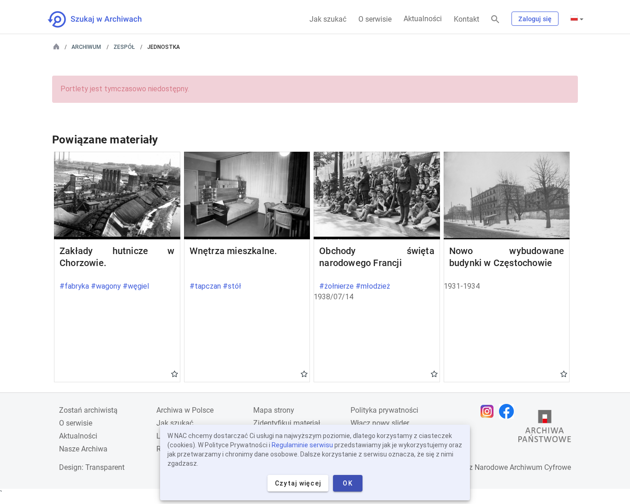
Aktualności (423, 18)
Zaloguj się (535, 19)
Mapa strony (273, 410)
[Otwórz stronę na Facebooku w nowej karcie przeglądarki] (508, 411)
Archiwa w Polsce (185, 410)
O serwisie (375, 19)
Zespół (124, 47)
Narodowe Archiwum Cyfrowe (523, 467)
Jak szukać (327, 19)
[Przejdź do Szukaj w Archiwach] (103, 19)
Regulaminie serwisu (302, 445)
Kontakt (466, 19)
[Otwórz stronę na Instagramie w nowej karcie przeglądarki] (489, 411)
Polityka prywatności (384, 410)
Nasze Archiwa (83, 449)
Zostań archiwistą (88, 410)
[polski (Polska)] (577, 19)
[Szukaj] (495, 19)
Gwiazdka (174, 373)
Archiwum (86, 47)
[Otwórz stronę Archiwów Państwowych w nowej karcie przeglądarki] (544, 428)
